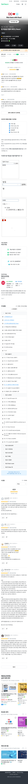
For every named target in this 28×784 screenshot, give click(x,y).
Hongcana (7, 635)
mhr (5, 524)
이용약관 (13, 772)
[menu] (25, 4)
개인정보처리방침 (8, 772)
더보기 (2, 82)
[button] (14, 15)
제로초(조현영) (5, 40)
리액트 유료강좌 (12, 149)
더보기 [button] (2, 298)
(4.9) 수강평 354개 (7, 36)
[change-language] (22, 4)
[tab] (3, 54)
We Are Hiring (20, 772)
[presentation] (14, 21)
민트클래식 (6, 543)
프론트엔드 (11, 26)
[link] (14, 317)
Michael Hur (7, 569)
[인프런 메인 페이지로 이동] (5, 4)
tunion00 (6, 498)
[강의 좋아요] (15, 684)
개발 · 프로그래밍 (4, 26)
